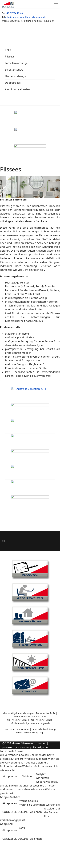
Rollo (8, 50)
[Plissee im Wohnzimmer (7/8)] (30, 487)
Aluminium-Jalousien (17, 89)
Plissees (10, 56)
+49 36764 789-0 (14, 13)
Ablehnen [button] (27, 776)
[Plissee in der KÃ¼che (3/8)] (30, 426)
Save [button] (22, 827)
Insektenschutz (14, 69)
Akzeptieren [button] (9, 776)
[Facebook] (3, 540)
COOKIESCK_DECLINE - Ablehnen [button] (22, 812)
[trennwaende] (30, 639)
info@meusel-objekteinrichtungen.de (25, 17)
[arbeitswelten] (30, 592)
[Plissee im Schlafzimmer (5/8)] (30, 456)
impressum (23, 729)
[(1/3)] (30, 118)
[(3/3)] (30, 152)
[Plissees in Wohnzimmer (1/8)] (30, 394)
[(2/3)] (30, 135)
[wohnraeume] (30, 615)
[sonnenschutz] (30, 662)
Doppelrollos (13, 82)
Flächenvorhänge (15, 76)
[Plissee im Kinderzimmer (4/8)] (30, 441)
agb (42, 732)
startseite (9, 729)
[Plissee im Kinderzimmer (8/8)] (30, 502)
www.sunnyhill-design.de (32, 747)
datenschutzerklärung (44, 729)
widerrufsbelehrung (27, 732)
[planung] (30, 569)
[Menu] (56, 5)
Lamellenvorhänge (16, 63)
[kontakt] (30, 685)
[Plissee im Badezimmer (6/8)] (30, 472)
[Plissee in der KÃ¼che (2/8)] (30, 410)
